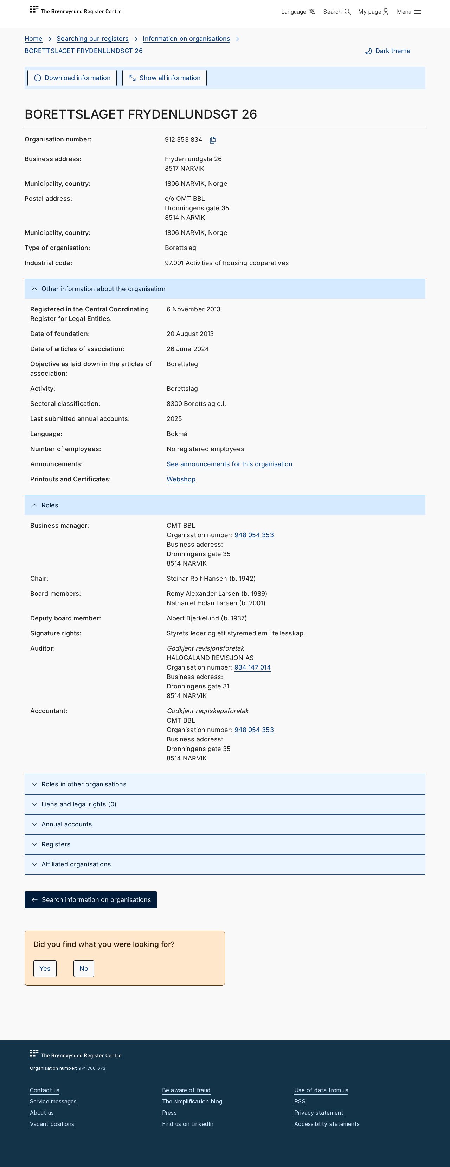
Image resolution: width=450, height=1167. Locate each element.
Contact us (44, 1090)
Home (34, 38)
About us (42, 1112)
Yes (45, 968)
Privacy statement (318, 1112)
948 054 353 (254, 535)
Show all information (170, 77)
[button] (299, 12)
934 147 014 (252, 667)
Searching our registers (93, 38)
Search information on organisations (96, 899)
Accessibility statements (327, 1123)
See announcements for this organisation (230, 464)
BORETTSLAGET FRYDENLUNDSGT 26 (84, 50)
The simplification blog (192, 1101)
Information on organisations (186, 38)
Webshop (181, 479)
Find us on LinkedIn (187, 1123)
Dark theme (393, 50)
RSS (299, 1101)
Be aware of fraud (186, 1090)
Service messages (53, 1101)
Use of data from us (321, 1090)
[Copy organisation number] (212, 140)
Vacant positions (52, 1123)
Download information (78, 77)
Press (169, 1112)
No (83, 968)
